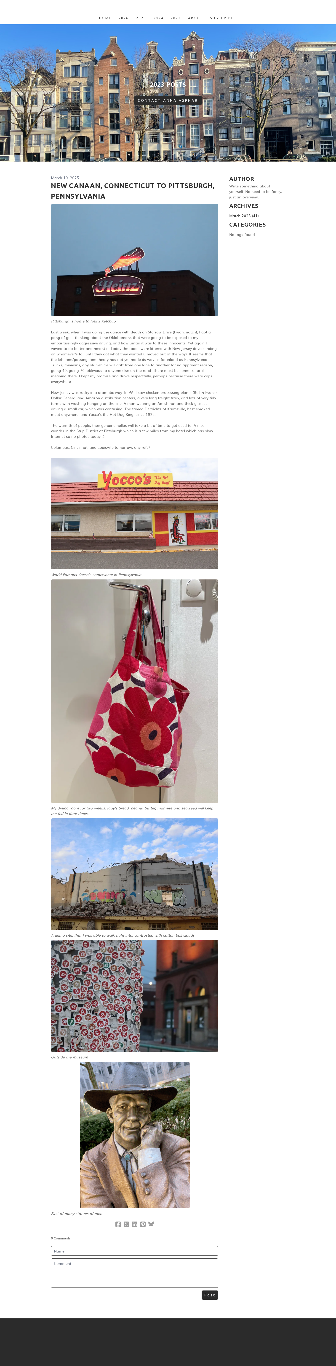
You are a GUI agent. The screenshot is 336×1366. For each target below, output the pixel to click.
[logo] (168, 8)
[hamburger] (31, 7)
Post (210, 1295)
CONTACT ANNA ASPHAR (168, 100)
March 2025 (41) (244, 215)
